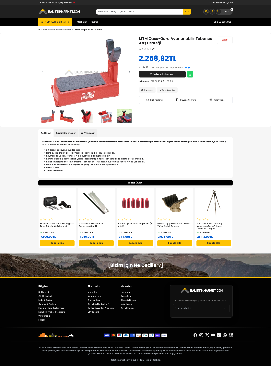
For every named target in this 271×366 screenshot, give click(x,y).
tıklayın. (188, 67)
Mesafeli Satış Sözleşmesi (51, 308)
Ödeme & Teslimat (47, 304)
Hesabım (125, 292)
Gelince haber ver (163, 74)
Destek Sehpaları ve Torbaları (88, 29)
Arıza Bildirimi (127, 308)
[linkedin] (219, 335)
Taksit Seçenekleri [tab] (66, 133)
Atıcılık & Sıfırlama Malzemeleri (57, 29)
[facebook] (195, 335)
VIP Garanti (44, 315)
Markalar (82, 21)
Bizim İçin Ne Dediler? (98, 304)
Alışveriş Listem (128, 300)
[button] (129, 72)
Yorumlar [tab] (89, 133)
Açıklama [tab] (46, 133)
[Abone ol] (224, 308)
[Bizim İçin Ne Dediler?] (135, 265)
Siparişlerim (126, 296)
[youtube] (213, 335)
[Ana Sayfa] (39, 29)
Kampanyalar (95, 296)
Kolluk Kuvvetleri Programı (221, 2)
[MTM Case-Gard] (225, 40)
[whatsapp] (225, 335)
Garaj (94, 21)
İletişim (41, 319)
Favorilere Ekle (168, 90)
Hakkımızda (44, 292)
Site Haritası (94, 300)
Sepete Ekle (57, 243)
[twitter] (207, 335)
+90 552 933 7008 (221, 21)
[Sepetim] (224, 12)
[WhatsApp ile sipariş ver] (190, 74)
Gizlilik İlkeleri (44, 296)
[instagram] (201, 335)
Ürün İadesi (126, 304)
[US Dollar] (212, 12)
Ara (187, 11)
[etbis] (231, 335)
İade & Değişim (45, 300)
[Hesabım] (206, 12)
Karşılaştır (148, 90)
